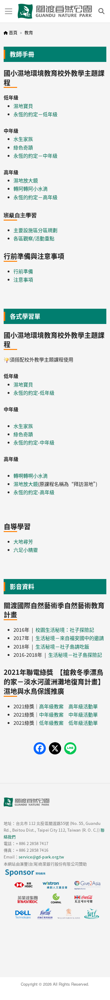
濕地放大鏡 (25, 180)
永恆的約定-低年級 (33, 392)
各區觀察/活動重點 (33, 238)
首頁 (13, 32)
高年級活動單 (83, 706)
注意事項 (23, 279)
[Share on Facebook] (40, 748)
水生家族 (23, 138)
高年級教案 (51, 706)
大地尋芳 (23, 541)
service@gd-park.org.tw (41, 857)
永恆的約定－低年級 (35, 114)
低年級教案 (51, 722)
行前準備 (23, 271)
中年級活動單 (83, 714)
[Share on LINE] (70, 748)
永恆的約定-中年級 (33, 442)
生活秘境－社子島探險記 (75, 654)
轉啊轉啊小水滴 (30, 475)
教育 (28, 32)
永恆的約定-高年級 (33, 492)
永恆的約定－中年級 (35, 155)
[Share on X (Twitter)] (55, 748)
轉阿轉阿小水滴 (30, 188)
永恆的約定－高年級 (35, 197)
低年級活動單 (83, 722)
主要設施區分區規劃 (35, 230)
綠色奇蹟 (23, 147)
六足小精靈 (25, 549)
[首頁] (55, 11)
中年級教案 (51, 714)
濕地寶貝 (23, 106)
